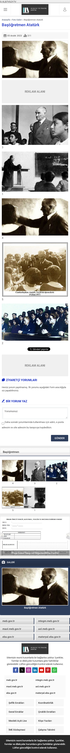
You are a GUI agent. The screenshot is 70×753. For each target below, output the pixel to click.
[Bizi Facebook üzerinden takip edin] (15, 670)
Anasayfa (6, 19)
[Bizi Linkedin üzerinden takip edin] (35, 670)
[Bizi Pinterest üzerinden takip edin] (48, 670)
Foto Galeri (17, 19)
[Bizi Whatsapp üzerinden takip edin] (54, 670)
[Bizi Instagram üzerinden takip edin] (28, 670)
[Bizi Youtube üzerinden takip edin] (41, 670)
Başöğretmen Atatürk (35, 607)
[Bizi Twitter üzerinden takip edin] (22, 670)
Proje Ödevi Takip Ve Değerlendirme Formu (35, 553)
